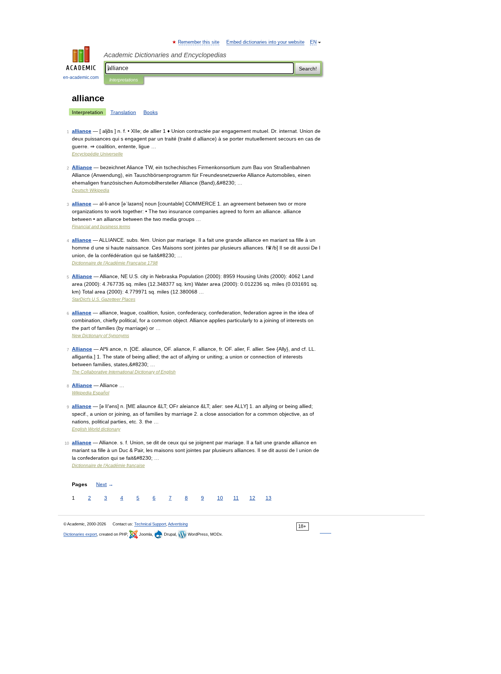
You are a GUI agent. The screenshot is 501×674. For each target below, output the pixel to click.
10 (220, 498)
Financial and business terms (101, 226)
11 (236, 498)
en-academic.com (81, 77)
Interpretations (123, 80)
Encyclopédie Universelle (97, 154)
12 (252, 498)
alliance (81, 131)
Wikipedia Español (90, 393)
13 (268, 498)
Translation (123, 112)
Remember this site (199, 42)
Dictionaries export (80, 534)
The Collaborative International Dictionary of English (124, 372)
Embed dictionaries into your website (265, 42)
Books (150, 112)
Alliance (82, 167)
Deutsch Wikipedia (90, 190)
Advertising (178, 524)
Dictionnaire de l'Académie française (108, 465)
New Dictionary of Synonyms (100, 335)
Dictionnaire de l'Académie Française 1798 (115, 263)
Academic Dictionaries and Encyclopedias (165, 55)
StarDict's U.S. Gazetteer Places (103, 299)
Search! (308, 69)
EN (313, 42)
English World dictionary (96, 429)
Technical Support (150, 524)
